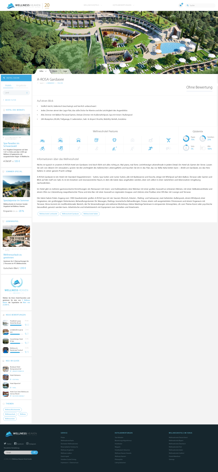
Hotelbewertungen (122, 5)
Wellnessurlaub (10, 414)
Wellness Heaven (120, 456)
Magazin (117, 447)
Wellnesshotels (92, 5)
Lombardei (50, 83)
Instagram (32, 444)
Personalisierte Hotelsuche (69, 447)
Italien (60, 83)
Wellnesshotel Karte (67, 441)
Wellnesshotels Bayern (176, 441)
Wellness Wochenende (12, 410)
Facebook (20, 444)
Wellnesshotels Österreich (177, 444)
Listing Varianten (120, 463)
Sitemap (171, 459)
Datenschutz (74, 463)
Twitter (8, 444)
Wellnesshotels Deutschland (178, 437)
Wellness (23, 414)
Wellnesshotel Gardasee (70, 214)
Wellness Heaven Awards (123, 453)
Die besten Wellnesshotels (69, 444)
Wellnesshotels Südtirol (176, 453)
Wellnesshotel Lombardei (48, 214)
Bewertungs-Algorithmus (123, 441)
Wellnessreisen (10, 419)
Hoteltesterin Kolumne (122, 450)
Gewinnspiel (65, 456)
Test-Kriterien (119, 437)
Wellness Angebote (67, 450)
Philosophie (119, 459)
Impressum (64, 463)
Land (7, 93)
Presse (63, 437)
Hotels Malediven (174, 456)
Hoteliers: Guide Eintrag (68, 459)
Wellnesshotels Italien (176, 450)
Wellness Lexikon (66, 453)
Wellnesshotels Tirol (175, 447)
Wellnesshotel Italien (90, 214)
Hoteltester (118, 444)
